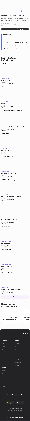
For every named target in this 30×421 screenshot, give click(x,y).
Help (3, 349)
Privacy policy (19, 410)
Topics (7, 10)
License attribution (13, 415)
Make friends (18, 362)
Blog (3, 373)
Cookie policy (21, 412)
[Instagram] (16, 394)
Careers (4, 379)
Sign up (3, 343)
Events (16, 346)
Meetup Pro (4, 376)
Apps (3, 383)
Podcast (4, 386)
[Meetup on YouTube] (12, 394)
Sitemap (17, 365)
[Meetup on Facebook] (3, 394)
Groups (17, 343)
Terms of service (11, 410)
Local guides (18, 359)
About (3, 370)
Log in (3, 346)
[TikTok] (21, 394)
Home (2, 10)
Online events (18, 356)
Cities (16, 352)
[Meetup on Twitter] (7, 394)
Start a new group (21, 333)
